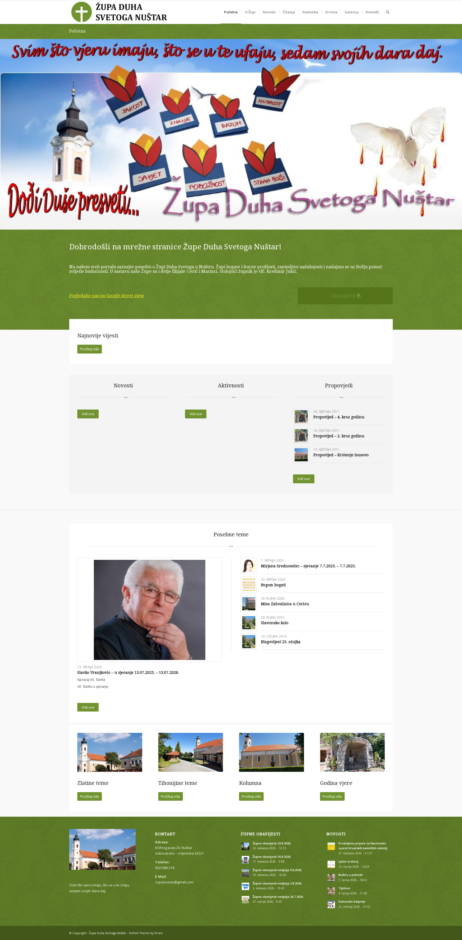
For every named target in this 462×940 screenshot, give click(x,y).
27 (282, 223)
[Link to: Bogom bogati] (248, 584)
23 (265, 223)
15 (231, 223)
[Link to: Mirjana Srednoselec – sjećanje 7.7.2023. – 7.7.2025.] (248, 565)
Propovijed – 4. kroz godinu (338, 417)
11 (214, 223)
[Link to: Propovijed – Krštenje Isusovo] (301, 454)
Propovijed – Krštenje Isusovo (341, 455)
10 (209, 223)
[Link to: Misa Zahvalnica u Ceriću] (248, 603)
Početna (77, 31)
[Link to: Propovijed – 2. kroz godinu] (301, 435)
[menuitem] (231, 12)
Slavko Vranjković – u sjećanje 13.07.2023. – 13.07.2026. (128, 672)
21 (257, 223)
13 (222, 223)
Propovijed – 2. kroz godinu (338, 436)
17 (239, 223)
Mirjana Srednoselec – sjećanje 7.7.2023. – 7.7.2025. (308, 566)
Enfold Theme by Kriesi (146, 933)
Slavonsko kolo (274, 623)
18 (244, 223)
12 (218, 223)
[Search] (387, 12)
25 (274, 223)
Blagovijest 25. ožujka (281, 642)
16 (235, 223)
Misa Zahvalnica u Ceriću (285, 604)
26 (278, 223)
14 (227, 223)
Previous (4, 129)
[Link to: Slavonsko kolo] (248, 622)
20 (252, 223)
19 (248, 223)
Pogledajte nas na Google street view (106, 295)
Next (457, 129)
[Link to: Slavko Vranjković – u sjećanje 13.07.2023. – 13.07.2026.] (149, 610)
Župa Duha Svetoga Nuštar (107, 933)
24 (269, 223)
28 (286, 223)
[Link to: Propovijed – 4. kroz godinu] (301, 416)
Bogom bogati (273, 585)
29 (291, 223)
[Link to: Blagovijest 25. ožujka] (248, 641)
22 (261, 223)
